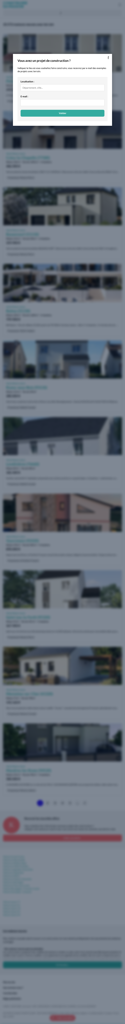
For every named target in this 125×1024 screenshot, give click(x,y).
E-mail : (24, 96)
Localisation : (27, 81)
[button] (108, 57)
